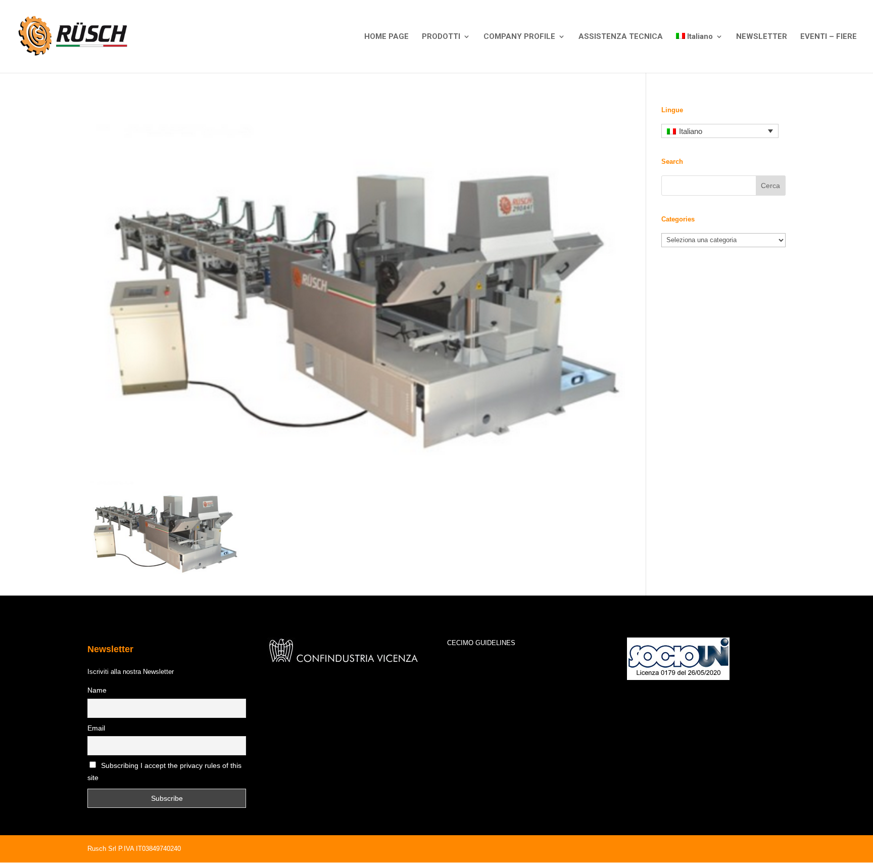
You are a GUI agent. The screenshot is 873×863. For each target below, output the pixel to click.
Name (97, 690)
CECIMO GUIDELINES (481, 643)
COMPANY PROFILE (519, 37)
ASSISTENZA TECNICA (620, 37)
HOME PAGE (386, 37)
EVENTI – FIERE (828, 37)
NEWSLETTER (761, 37)
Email (96, 728)
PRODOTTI (441, 37)
